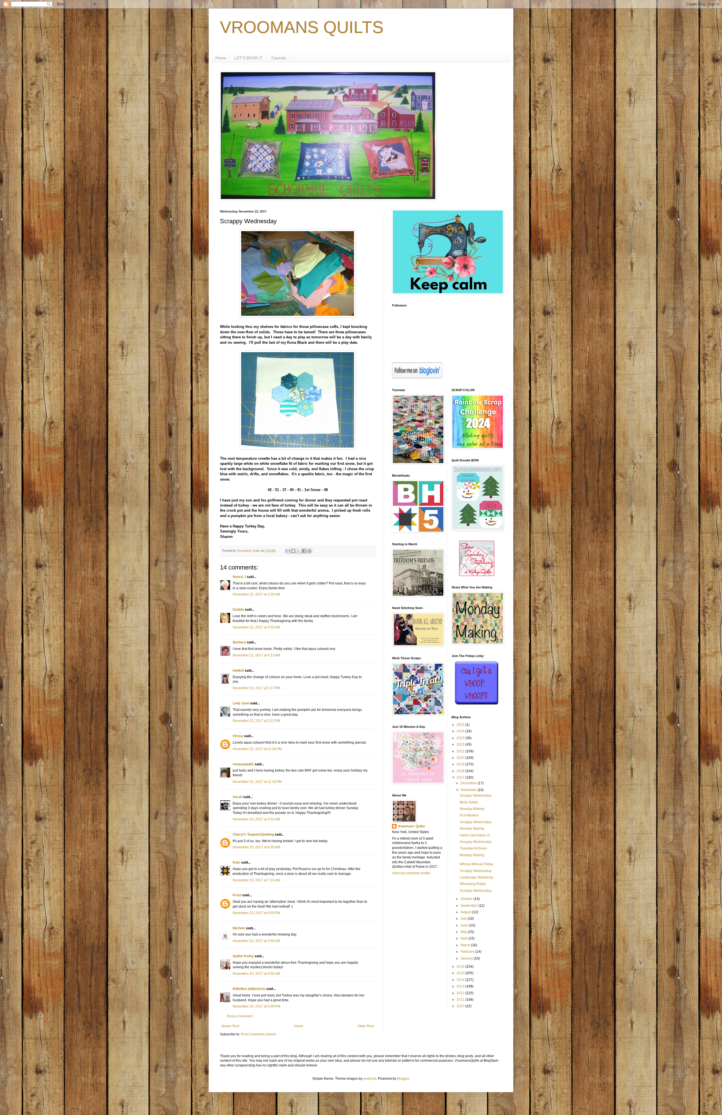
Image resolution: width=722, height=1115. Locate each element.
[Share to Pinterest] (309, 551)
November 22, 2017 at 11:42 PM (257, 782)
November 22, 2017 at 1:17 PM (256, 688)
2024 (461, 731)
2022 (461, 744)
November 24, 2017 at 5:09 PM (256, 1006)
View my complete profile (411, 873)
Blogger (403, 1079)
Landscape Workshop (476, 877)
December (469, 783)
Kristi (237, 895)
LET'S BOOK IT (249, 58)
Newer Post (230, 1026)
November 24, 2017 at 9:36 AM (256, 974)
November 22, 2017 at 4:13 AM (256, 655)
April (464, 938)
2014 (461, 980)
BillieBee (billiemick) (249, 989)
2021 (461, 751)
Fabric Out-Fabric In (475, 835)
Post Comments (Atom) (258, 1034)
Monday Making (472, 809)
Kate (236, 862)
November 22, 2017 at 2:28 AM (256, 594)
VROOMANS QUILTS (302, 27)
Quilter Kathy (243, 956)
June (465, 925)
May (464, 932)
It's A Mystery (469, 815)
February (468, 952)
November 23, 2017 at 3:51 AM (256, 819)
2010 (461, 1006)
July (464, 919)
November (469, 790)
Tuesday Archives (473, 848)
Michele (239, 928)
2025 (461, 725)
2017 (461, 777)
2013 (461, 986)
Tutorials (278, 58)
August (466, 912)
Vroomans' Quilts (411, 826)
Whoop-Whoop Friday (476, 864)
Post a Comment (239, 1016)
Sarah (237, 797)
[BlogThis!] (293, 551)
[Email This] (288, 551)
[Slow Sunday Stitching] (476, 575)
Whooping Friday (473, 884)
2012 (461, 993)
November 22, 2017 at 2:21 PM (256, 721)
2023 (461, 738)
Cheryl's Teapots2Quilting (253, 834)
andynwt (369, 1079)
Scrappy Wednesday (476, 796)
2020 (461, 758)
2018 (461, 771)
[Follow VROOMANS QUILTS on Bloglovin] (417, 377)
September (469, 906)
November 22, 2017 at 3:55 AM (256, 627)
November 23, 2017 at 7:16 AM (256, 880)
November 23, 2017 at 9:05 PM (256, 913)
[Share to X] (298, 551)
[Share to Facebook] (304, 551)
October (467, 899)
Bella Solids (469, 802)
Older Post (366, 1026)
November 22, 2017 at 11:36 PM (257, 749)
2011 (461, 1000)
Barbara (239, 642)
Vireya (238, 736)
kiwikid (238, 670)
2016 (461, 967)
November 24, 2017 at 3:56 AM (256, 941)
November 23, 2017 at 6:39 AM (256, 847)
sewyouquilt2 (243, 764)
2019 (461, 764)
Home (220, 58)
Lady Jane (241, 703)
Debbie (238, 610)
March (466, 945)
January (467, 958)
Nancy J (239, 577)
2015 (461, 973)
